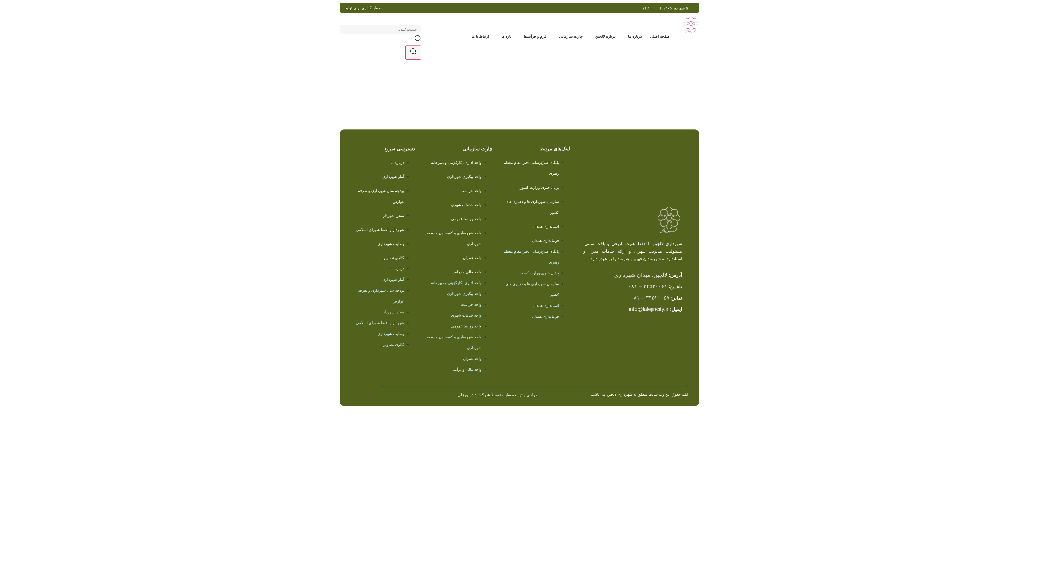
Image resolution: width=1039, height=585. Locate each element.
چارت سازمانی (571, 36)
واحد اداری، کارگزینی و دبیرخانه (456, 162)
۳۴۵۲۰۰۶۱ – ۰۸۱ (647, 286)
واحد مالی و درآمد (467, 272)
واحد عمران (472, 258)
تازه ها (506, 36)
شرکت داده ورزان (474, 394)
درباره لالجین (605, 36)
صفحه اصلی (660, 36)
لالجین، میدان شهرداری (640, 275)
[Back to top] (364, 391)
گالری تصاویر (393, 258)
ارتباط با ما (480, 36)
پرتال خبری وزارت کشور (539, 187)
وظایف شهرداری (390, 244)
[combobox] (380, 29)
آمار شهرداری (393, 176)
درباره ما (635, 36)
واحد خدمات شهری (466, 205)
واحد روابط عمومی (466, 219)
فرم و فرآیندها (535, 36)
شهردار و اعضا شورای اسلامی (380, 229)
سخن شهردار (393, 215)
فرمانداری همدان (545, 240)
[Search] (413, 53)
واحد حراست (471, 190)
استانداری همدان (546, 226)
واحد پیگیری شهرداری (464, 176)
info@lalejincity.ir (649, 309)
